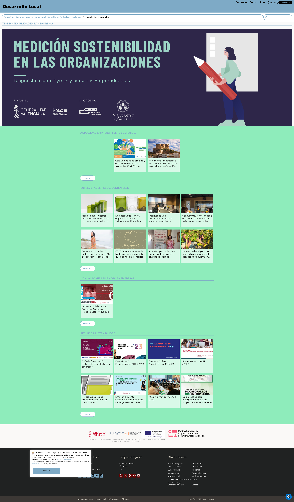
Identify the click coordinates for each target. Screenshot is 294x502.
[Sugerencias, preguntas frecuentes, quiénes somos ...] (260, 2)
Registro (273, 2)
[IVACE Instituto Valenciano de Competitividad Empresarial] (114, 437)
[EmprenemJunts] (246, 2)
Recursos (20, 17)
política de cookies (64, 459)
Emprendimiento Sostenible (96, 17)
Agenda (29, 17)
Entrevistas (9, 17)
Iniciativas (76, 17)
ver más (88, 178)
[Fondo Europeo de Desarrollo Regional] (153, 437)
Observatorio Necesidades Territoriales (52, 17)
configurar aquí (38, 464)
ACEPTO (46, 471)
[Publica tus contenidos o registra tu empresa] (264, 2)
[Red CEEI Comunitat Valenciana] (187, 436)
